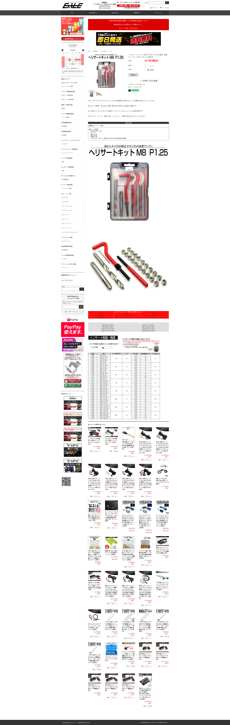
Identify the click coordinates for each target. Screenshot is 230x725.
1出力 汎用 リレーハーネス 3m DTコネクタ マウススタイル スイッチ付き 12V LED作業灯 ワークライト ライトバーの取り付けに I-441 (145, 447)
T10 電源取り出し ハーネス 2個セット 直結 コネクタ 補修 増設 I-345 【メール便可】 (128, 627)
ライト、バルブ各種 (67, 86)
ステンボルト (65, 201)
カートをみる (165, 7)
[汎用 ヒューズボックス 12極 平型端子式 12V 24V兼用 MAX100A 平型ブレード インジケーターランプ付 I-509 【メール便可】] (145, 680)
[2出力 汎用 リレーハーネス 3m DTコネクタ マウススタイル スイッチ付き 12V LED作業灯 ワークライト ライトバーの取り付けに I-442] (162, 433)
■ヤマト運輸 (123, 28)
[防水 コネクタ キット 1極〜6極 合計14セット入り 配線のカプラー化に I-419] (94, 506)
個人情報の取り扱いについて (69, 722)
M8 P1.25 (101, 316)
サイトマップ (158, 12)
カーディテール (66, 241)
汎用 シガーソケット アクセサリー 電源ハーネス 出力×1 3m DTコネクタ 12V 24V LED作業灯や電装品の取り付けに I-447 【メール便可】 (111, 591)
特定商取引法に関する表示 (84, 722)
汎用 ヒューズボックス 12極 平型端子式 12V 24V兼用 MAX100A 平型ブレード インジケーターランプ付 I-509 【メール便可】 (145, 694)
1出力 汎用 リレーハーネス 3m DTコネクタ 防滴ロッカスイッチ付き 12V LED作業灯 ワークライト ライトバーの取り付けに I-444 (111, 484)
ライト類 (64, 144)
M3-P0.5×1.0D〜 (108, 325)
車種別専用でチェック (68, 275)
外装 (63, 170)
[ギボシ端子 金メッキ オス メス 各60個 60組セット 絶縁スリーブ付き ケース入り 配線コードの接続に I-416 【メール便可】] (94, 542)
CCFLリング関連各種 (68, 99)
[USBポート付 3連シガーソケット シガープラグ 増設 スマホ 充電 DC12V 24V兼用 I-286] (94, 576)
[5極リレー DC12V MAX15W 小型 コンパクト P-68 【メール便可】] (162, 470)
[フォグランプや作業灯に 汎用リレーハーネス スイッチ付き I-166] (111, 432)
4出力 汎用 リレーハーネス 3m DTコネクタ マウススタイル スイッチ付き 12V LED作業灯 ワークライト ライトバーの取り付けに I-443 (94, 484)
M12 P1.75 (154, 316)
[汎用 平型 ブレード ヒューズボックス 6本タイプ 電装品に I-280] (162, 647)
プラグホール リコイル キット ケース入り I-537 (111, 658)
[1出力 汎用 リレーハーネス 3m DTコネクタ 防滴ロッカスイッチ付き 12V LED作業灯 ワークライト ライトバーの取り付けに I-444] (111, 470)
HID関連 (64, 135)
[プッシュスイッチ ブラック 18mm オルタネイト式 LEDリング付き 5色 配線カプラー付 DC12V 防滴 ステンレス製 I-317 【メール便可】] (162, 506)
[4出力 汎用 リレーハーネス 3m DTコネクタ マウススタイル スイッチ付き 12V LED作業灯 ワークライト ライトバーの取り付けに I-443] (94, 470)
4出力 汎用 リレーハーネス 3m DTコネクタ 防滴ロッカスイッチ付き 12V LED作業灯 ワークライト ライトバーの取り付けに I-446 (145, 484)
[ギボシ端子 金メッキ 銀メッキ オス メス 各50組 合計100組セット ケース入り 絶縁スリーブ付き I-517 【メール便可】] (128, 542)
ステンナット (65, 219)
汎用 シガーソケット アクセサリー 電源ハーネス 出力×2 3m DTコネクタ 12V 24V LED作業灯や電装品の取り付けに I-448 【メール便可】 (128, 591)
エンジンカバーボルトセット (70, 232)
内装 (63, 161)
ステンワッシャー (67, 227)
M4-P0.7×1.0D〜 (149, 325)
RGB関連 (64, 126)
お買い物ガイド (93, 12)
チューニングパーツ (67, 153)
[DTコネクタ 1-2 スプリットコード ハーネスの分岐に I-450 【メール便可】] (94, 615)
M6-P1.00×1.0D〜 (148, 327)
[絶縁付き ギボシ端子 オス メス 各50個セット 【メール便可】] (111, 542)
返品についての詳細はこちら (137, 84)
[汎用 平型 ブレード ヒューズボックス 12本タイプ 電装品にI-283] (128, 678)
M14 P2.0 (101, 318)
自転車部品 (65, 250)
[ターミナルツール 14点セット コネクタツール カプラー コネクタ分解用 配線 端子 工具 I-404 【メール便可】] (111, 505)
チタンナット (65, 214)
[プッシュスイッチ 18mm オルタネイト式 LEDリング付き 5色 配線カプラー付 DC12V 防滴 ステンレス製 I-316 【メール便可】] (128, 506)
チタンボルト (65, 197)
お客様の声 (136, 12)
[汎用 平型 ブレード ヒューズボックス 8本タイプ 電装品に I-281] (94, 678)
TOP (72, 12)
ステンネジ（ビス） (67, 210)
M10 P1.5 (126, 316)
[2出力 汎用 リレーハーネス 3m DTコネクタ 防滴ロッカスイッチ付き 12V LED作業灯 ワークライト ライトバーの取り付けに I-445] (128, 470)
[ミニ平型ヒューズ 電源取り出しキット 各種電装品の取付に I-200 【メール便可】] (128, 647)
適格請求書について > (73, 39)
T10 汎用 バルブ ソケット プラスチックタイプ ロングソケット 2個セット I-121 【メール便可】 (162, 586)
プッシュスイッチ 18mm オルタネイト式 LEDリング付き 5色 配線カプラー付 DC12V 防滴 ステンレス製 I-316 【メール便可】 (128, 520)
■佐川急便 (134, 28)
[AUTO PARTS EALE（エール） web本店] (72, 9)
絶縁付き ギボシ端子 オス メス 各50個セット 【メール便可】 (111, 552)
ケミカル (64, 258)
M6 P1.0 (154, 314)
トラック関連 (65, 117)
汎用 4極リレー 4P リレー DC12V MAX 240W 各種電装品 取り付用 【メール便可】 (128, 445)
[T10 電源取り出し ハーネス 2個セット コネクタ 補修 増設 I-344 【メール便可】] (111, 615)
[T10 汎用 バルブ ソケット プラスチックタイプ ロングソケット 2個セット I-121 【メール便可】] (162, 576)
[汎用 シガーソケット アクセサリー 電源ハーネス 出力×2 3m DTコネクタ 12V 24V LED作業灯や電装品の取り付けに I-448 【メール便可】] (128, 577)
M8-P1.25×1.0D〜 (108, 329)
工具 (111, 51)
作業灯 (63, 108)
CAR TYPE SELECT (67, 280)
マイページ (155, 7)
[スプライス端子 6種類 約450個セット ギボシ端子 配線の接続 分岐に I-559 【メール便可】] (145, 542)
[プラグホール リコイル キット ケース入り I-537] (111, 648)
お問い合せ (115, 12)
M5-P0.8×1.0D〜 (108, 327)
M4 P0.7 (101, 314)
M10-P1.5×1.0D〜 (148, 329)
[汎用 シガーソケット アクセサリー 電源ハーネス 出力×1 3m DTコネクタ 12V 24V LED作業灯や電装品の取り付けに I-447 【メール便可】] (111, 577)
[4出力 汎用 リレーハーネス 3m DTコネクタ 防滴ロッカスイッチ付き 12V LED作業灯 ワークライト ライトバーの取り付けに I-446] (145, 470)
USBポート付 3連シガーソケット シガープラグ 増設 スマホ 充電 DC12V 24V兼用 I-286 (94, 586)
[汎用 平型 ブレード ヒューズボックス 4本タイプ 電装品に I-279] (145, 647)
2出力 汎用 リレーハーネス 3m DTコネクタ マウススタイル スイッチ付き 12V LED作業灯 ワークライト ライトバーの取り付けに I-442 (162, 447)
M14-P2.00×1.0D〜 (149, 331)
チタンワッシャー (67, 223)
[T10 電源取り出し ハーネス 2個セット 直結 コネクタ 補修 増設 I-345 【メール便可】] (128, 615)
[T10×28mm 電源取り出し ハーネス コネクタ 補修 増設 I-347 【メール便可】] (162, 615)
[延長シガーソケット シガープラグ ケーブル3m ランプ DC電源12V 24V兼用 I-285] (162, 541)
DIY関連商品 (95, 51)
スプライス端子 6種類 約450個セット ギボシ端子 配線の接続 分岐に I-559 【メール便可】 (145, 554)
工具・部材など (104, 51)
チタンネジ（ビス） (67, 206)
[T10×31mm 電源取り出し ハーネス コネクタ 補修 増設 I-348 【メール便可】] (94, 648)
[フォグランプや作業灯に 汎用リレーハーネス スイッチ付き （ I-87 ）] (94, 432)
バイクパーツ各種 (67, 188)
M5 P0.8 (127, 314)
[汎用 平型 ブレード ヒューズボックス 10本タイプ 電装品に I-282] (111, 678)
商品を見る (132, 530)
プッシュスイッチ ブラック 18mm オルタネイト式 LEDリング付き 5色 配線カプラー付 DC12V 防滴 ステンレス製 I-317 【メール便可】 (162, 520)
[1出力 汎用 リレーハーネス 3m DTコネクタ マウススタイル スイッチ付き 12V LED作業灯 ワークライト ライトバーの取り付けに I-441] (145, 433)
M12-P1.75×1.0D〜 (108, 331)
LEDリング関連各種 (67, 95)
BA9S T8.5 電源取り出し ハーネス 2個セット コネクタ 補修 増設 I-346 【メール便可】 (145, 627)
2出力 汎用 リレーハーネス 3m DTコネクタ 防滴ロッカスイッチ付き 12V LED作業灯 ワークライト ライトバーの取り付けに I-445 (128, 484)
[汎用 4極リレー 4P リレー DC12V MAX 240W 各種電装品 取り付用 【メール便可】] (128, 433)
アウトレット (65, 267)
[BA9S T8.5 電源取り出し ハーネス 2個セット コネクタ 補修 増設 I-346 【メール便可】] (145, 615)
